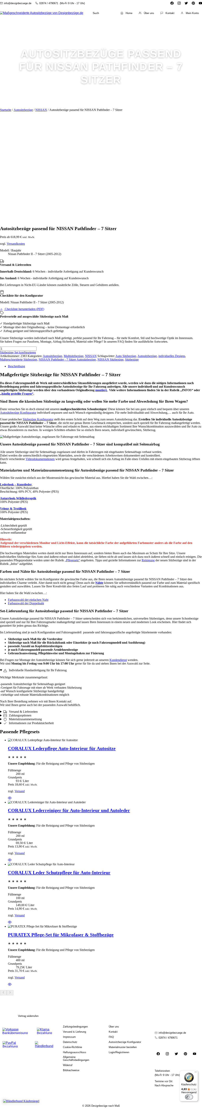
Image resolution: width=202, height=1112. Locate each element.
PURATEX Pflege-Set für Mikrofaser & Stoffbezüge (61, 934)
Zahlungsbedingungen (75, 1026)
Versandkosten (16, 243)
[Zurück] (3, 992)
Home (129, 13)
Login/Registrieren (119, 1052)
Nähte (99, 582)
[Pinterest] (193, 3)
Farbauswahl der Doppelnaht (26, 603)
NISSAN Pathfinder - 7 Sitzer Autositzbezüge (67, 359)
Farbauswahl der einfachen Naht (28, 599)
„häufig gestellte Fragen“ (16, 393)
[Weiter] (10, 992)
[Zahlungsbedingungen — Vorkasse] (15, 1030)
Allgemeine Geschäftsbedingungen (76, 1058)
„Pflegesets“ (72, 560)
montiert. (101, 390)
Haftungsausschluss (74, 1052)
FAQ (111, 1036)
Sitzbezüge (132, 359)
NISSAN (41, 110)
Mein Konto (192, 13)
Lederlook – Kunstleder (16, 484)
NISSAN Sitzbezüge (110, 359)
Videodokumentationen (40, 459)
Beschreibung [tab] (16, 366)
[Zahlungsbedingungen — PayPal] (15, 1044)
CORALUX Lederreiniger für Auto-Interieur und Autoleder (69, 810)
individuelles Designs (171, 356)
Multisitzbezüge (73, 356)
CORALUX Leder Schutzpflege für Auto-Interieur (59, 872)
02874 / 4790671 (48, 3)
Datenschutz (70, 1042)
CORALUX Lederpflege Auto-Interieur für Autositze (62, 748)
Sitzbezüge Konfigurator (38, 419)
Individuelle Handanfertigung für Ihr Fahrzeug (37, 670)
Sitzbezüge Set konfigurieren (18, 352)
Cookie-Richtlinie (72, 1047)
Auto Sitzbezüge (125, 356)
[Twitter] (186, 3)
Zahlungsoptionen (19, 715)
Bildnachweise (71, 1070)
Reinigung (148, 560)
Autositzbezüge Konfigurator (18, 412)
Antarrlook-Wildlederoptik (18, 498)
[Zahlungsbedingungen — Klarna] (45, 1030)
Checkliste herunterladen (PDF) (24, 309)
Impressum (69, 1036)
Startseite (5, 110)
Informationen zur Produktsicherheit (31, 723)
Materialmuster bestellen (123, 1047)
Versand (20, 791)
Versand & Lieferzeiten (23, 711)
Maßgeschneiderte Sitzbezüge (18, 359)
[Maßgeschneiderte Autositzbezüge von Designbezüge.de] (41, 13)
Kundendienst (118, 660)
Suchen (106, 13)
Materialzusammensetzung (25, 719)
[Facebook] (172, 3)
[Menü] (195, 1073)
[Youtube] (200, 3)
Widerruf (67, 1065)
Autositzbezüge (23, 110)
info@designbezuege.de (17, 3)
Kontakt (170, 13)
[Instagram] (179, 3)
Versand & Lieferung (74, 1031)
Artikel (190, 24)
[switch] (189, 1097)
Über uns (149, 13)
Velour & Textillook (13, 508)
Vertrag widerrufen (28, 1015)
